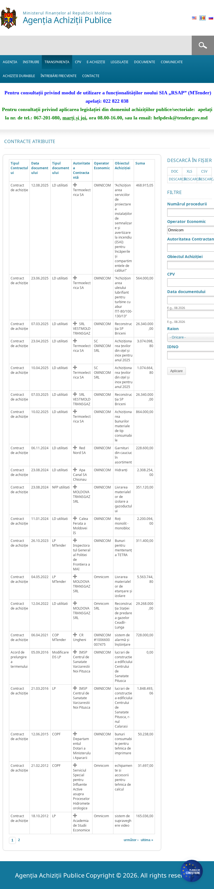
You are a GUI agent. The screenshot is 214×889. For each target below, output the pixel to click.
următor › (131, 840)
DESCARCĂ (177, 179)
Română (202, 17)
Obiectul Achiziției (122, 165)
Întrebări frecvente (59, 75)
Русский (211, 17)
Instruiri (31, 62)
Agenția (10, 62)
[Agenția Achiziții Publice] (8, 27)
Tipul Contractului (19, 168)
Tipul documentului (60, 168)
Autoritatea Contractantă (81, 170)
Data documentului (39, 168)
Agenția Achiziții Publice (67, 20)
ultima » (147, 840)
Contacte (90, 75)
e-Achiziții (96, 62)
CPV (78, 62)
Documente (144, 62)
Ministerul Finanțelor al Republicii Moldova (67, 13)
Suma (140, 163)
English (194, 17)
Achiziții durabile (19, 75)
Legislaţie (119, 62)
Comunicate (172, 62)
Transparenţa (57, 62)
